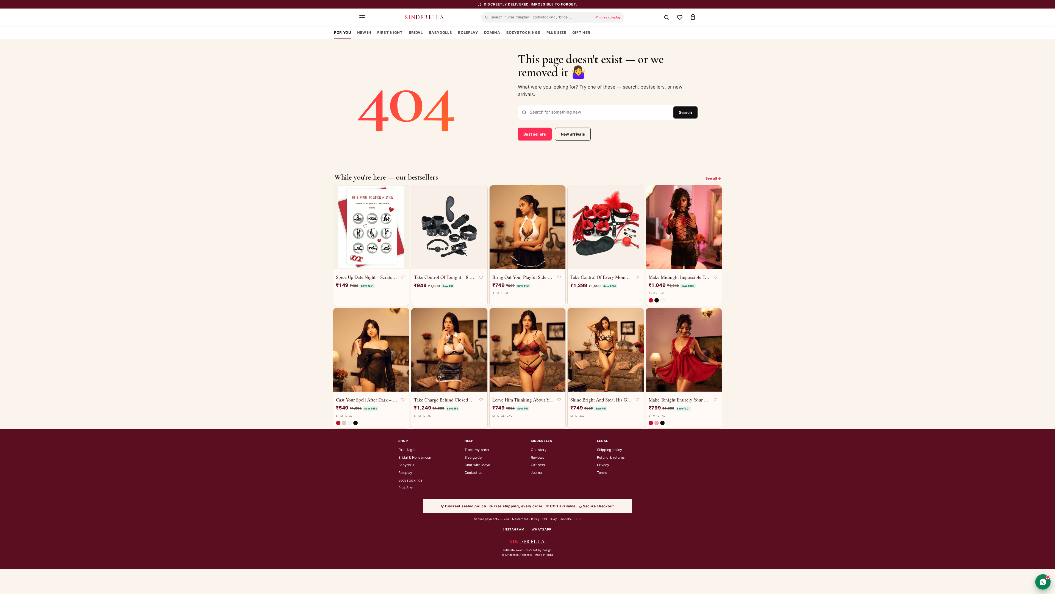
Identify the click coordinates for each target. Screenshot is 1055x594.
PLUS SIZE (556, 32)
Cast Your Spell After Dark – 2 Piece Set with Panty (367, 400)
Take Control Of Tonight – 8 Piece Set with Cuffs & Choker (445, 277)
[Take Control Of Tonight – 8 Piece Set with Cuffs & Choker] (449, 227)
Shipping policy (609, 450)
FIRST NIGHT (389, 32)
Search (685, 112)
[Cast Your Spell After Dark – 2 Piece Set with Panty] (371, 350)
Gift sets (538, 465)
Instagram (513, 529)
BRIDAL (416, 32)
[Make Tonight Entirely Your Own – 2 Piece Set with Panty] (684, 350)
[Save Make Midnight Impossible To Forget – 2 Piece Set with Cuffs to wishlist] (715, 277)
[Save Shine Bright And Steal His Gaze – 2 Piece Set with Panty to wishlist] (637, 399)
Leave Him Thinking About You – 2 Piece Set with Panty (523, 400)
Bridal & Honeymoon (414, 457)
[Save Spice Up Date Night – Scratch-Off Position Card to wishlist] (402, 277)
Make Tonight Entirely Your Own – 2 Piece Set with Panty (679, 400)
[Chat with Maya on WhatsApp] (1043, 582)
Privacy (603, 465)
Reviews (537, 457)
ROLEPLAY (468, 32)
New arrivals (573, 134)
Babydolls (406, 465)
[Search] (666, 17)
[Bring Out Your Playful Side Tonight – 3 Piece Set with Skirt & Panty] (527, 227)
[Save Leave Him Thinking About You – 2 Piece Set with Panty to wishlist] (559, 399)
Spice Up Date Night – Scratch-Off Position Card (367, 277)
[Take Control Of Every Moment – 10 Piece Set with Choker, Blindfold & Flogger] (605, 227)
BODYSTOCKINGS (523, 32)
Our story (538, 450)
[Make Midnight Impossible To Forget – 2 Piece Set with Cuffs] (684, 227)
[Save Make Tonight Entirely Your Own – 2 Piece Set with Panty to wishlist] (715, 399)
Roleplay (405, 473)
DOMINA (492, 32)
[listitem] (651, 300)
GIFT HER (581, 32)
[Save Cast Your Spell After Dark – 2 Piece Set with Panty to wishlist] (402, 399)
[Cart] (693, 17)
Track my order (477, 450)
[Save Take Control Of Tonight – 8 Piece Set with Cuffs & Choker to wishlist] (481, 277)
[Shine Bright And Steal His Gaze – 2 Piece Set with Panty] (605, 350)
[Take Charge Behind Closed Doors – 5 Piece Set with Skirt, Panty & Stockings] (449, 350)
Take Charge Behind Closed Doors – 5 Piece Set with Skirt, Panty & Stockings (445, 400)
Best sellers (534, 134)
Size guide (473, 457)
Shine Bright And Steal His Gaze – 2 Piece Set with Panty (601, 400)
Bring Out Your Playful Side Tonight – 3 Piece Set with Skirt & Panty (523, 277)
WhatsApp (542, 529)
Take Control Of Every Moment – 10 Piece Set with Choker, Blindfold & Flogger (601, 277)
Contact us (473, 473)
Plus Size (405, 488)
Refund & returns (611, 457)
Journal (537, 473)
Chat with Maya (477, 465)
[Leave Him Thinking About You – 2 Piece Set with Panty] (527, 350)
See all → (713, 178)
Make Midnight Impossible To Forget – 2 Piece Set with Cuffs (679, 277)
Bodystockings (410, 480)
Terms (602, 473)
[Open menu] (362, 17)
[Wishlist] (680, 17)
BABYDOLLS (440, 32)
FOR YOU (342, 32)
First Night (407, 450)
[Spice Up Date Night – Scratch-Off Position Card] (371, 227)
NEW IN (364, 32)
